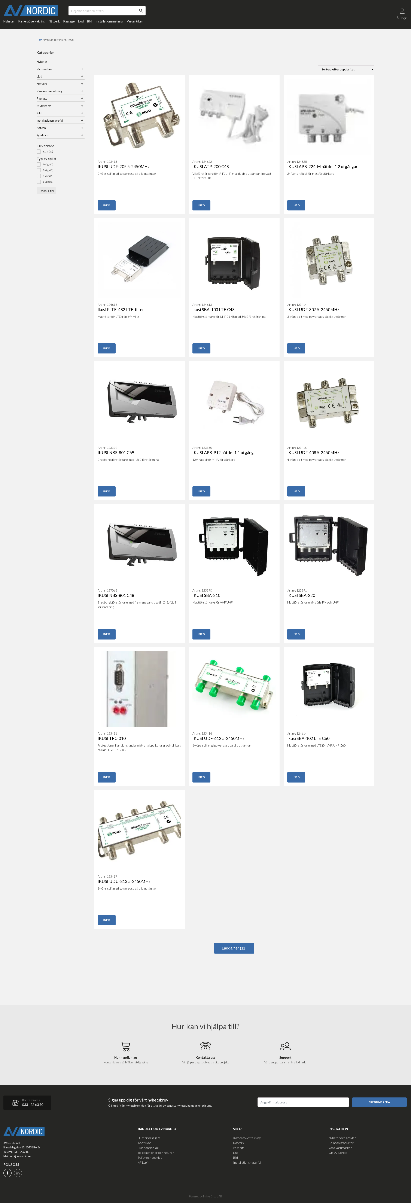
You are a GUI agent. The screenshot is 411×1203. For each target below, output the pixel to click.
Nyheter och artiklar (342, 1138)
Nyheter (9, 21)
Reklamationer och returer (156, 1152)
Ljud (81, 21)
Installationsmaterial (109, 21)
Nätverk (54, 21)
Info (106, 205)
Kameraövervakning (31, 21)
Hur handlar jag (148, 1147)
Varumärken (135, 21)
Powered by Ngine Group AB (205, 1196)
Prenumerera (379, 1102)
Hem (39, 39)
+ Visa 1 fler (46, 190)
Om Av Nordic (338, 1152)
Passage (69, 21)
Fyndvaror (43, 135)
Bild (89, 21)
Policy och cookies (150, 1157)
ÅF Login (143, 1162)
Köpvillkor (144, 1143)
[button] (61, 151)
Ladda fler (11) (234, 948)
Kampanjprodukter (341, 1143)
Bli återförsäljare (149, 1138)
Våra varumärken (340, 1147)
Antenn (41, 128)
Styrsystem (44, 105)
